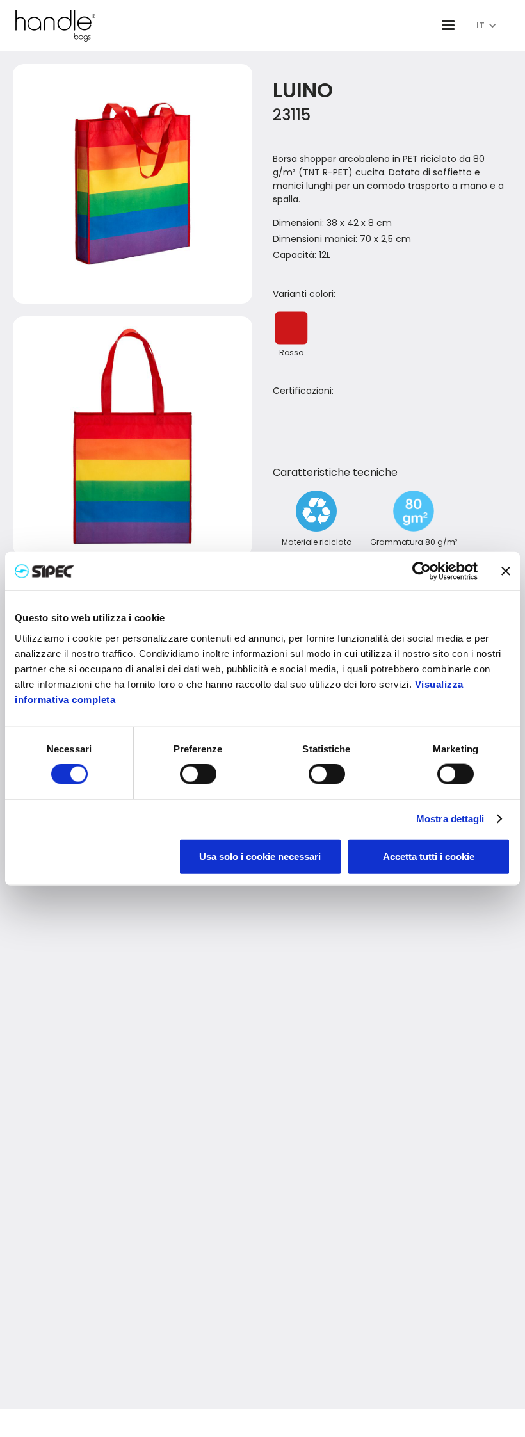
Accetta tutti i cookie (428, 855)
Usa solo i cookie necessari (260, 855)
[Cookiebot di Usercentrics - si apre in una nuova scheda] (422, 571)
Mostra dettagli (450, 819)
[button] (448, 25)
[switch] (198, 774)
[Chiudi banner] (505, 571)
